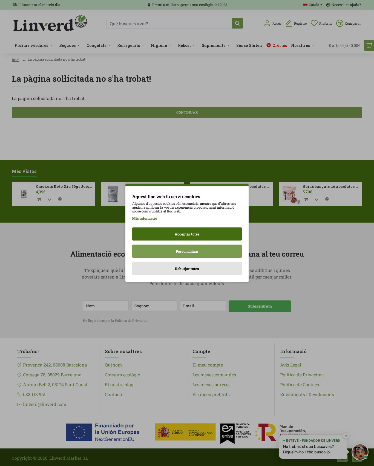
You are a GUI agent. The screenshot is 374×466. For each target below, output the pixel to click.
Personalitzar (187, 251)
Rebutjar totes (187, 268)
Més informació (144, 218)
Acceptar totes (187, 234)
